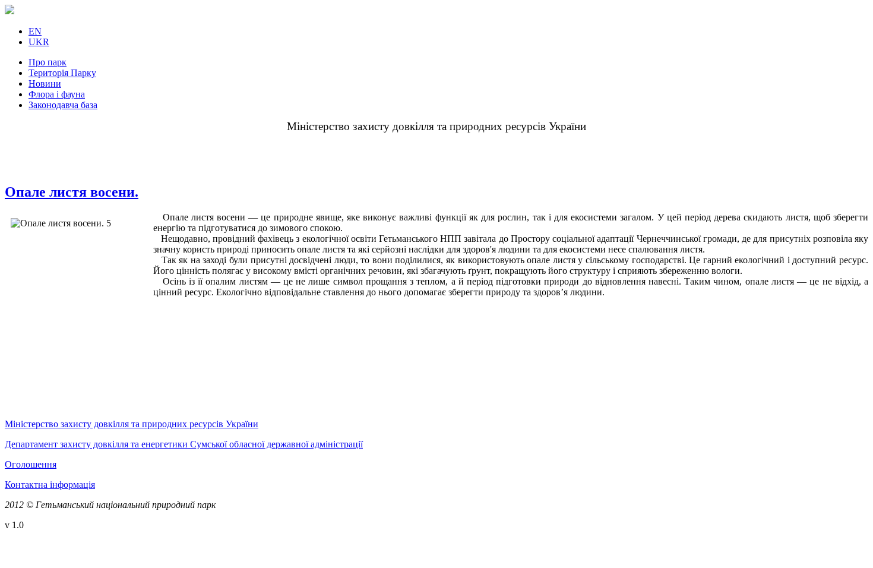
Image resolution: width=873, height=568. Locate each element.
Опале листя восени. (71, 192)
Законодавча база (63, 105)
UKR (39, 42)
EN (35, 31)
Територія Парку (62, 73)
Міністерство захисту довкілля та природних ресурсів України (131, 424)
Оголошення (30, 464)
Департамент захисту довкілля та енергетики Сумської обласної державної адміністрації (184, 444)
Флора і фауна (57, 94)
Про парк (48, 62)
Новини (45, 83)
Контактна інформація (50, 484)
